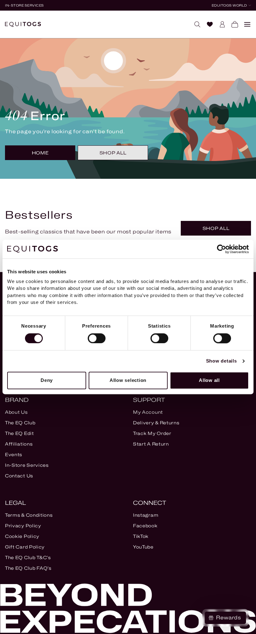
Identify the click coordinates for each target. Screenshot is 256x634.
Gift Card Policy (25, 546)
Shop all (216, 228)
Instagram (145, 515)
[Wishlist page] (207, 24)
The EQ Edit (19, 433)
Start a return (151, 443)
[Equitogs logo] (23, 24)
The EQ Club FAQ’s (28, 568)
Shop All (113, 152)
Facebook (145, 525)
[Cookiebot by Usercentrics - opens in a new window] (221, 249)
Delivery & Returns (156, 422)
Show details (221, 360)
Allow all (209, 380)
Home (40, 152)
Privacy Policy (23, 525)
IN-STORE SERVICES (24, 5)
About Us (16, 412)
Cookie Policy (22, 536)
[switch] (97, 338)
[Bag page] (232, 24)
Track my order (152, 433)
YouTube (143, 546)
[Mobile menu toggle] (245, 24)
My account (148, 412)
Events (13, 454)
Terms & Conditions (29, 515)
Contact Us (19, 475)
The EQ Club (20, 422)
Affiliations (18, 443)
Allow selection (128, 380)
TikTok (141, 536)
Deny (47, 380)
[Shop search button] (195, 24)
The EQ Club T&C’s (28, 557)
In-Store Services (27, 465)
